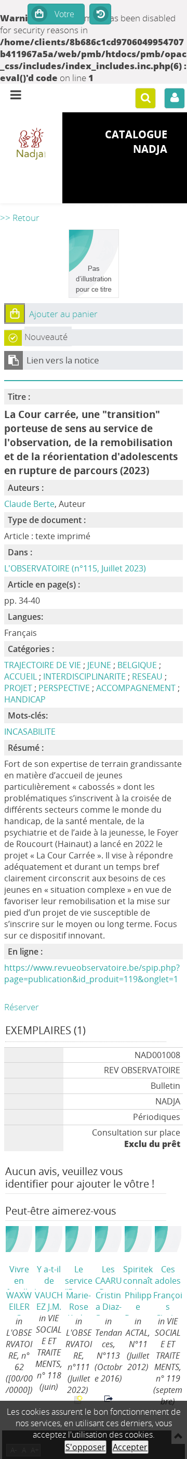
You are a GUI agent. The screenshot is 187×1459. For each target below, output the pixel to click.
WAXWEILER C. (19, 1302)
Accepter (130, 1447)
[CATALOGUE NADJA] (31, 144)
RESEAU (147, 676)
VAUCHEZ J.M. (49, 1300)
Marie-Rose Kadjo (78, 1302)
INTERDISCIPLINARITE (84, 676)
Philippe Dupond (138, 1302)
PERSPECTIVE (64, 688)
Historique (100, 14)
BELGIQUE (137, 665)
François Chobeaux (167, 1302)
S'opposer (85, 1447)
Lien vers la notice (62, 360)
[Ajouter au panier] (14, 313)
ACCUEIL (20, 676)
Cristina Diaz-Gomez (108, 1302)
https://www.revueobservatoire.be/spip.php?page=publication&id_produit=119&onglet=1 (92, 973)
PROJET (18, 688)
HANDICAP (25, 699)
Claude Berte (29, 504)
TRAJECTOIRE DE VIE (42, 665)
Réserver (21, 1007)
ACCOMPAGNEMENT (136, 688)
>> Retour (19, 218)
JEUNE (99, 665)
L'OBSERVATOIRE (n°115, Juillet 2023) (75, 568)
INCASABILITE (30, 731)
